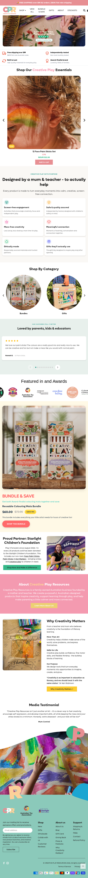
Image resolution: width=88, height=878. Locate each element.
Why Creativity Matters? (60, 850)
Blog (57, 830)
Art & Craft (64, 313)
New (40, 826)
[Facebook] (4, 863)
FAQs (75, 833)
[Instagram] (7, 863)
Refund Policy (79, 840)
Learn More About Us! (44, 605)
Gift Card (60, 834)
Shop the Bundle (16, 524)
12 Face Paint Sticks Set (44, 151)
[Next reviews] (57, 367)
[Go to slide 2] (37, 367)
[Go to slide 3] (39, 367)
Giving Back (61, 837)
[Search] (84, 10)
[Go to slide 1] (35, 367)
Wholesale (42, 834)
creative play (15, 562)
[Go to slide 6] (46, 367)
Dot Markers (20, 559)
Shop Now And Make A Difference (22, 567)
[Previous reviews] (30, 367)
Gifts (23, 313)
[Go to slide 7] (48, 367)
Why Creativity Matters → (62, 689)
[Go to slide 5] (44, 367)
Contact (76, 836)
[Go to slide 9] (52, 367)
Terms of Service (64, 867)
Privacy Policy (80, 867)
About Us (59, 826)
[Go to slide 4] (42, 367)
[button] (84, 10)
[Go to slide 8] (50, 367)
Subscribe (11, 849)
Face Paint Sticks (32, 556)
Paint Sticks (8, 559)
